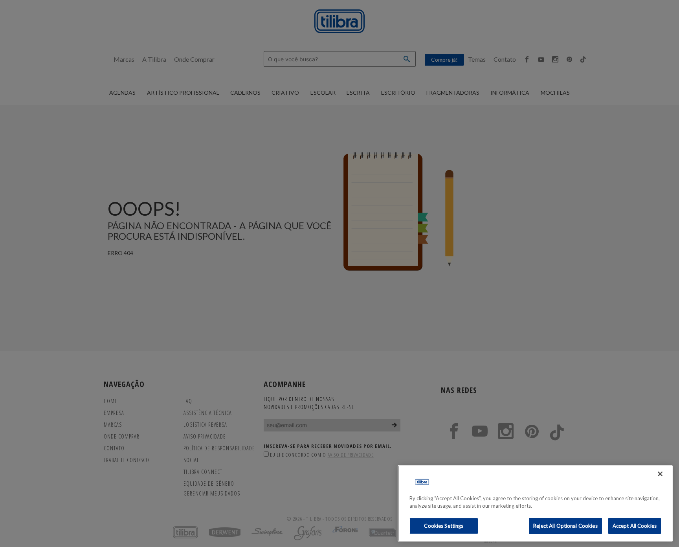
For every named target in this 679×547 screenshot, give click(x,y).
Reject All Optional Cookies (565, 526)
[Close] (660, 474)
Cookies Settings (443, 526)
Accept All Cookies (635, 526)
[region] (535, 503)
